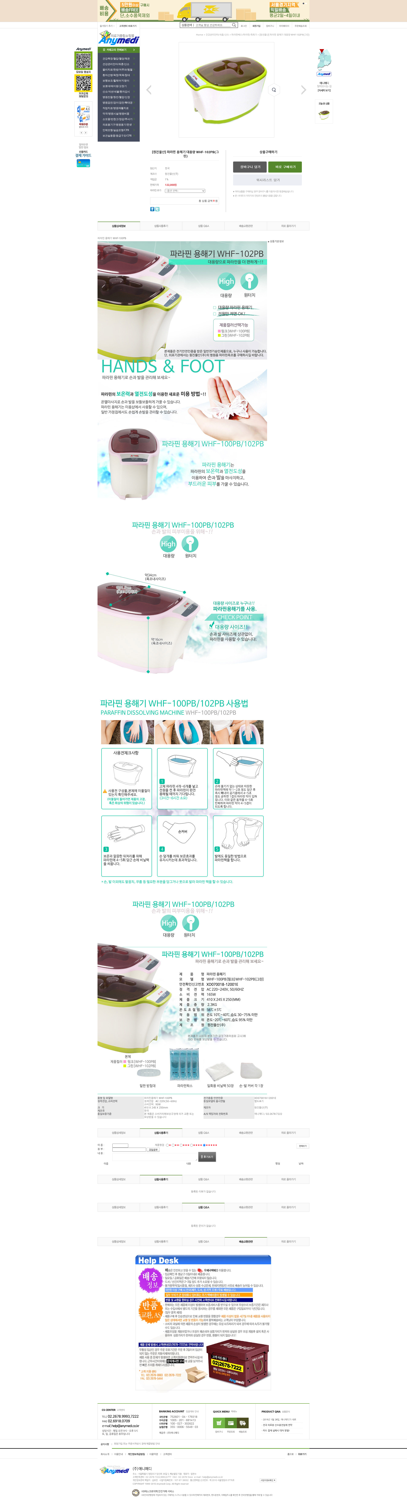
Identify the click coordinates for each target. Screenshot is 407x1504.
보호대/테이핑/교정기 (115, 86)
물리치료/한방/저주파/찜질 (117, 69)
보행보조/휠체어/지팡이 (116, 80)
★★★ (186, 1145)
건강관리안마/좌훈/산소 (116, 64)
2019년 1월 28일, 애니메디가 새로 (279, 1419)
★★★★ (197, 1145)
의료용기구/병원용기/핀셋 (117, 124)
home (199, 34)
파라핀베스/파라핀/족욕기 (244, 34)
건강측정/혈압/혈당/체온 (116, 58)
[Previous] (85, 132)
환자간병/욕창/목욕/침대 (116, 75)
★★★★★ (211, 1145)
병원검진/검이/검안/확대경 (117, 102)
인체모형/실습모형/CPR (116, 130)
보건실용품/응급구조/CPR (117, 135)
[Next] (81, 132)
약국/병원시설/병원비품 (116, 113)
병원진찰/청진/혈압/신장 (116, 97)
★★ (176, 1145)
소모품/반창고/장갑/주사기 (117, 119)
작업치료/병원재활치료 (116, 108)
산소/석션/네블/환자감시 (116, 91)
